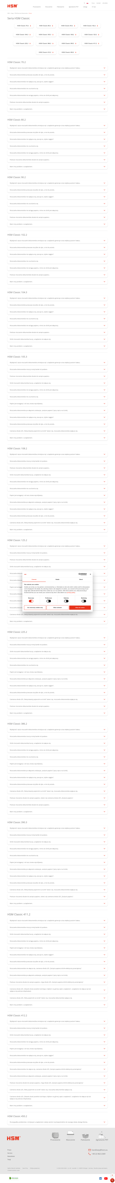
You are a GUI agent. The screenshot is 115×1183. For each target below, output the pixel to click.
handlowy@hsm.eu (100, 1150)
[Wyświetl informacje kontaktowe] (112, 1180)
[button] (84, 3)
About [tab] (81, 579)
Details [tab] (57, 579)
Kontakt (99, 3)
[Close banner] (90, 574)
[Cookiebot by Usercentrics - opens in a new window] (80, 574)
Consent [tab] (34, 579)
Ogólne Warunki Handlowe (13, 1168)
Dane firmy (25, 1168)
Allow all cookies (80, 607)
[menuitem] (37, 6)
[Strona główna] (12, 6)
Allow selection (57, 607)
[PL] (87, 3)
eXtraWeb (105, 3)
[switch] (48, 601)
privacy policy (71, 592)
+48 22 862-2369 (98, 1154)
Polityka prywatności (35, 1168)
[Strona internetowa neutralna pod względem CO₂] (13, 1178)
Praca (93, 3)
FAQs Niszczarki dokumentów (21, 13)
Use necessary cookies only (35, 607)
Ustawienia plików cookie (13, 1170)
